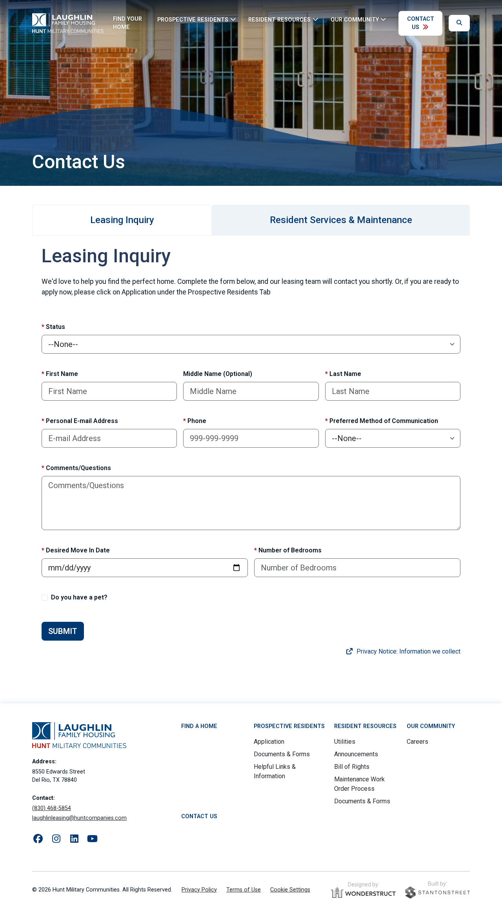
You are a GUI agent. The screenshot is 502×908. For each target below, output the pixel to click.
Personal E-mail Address (80, 421)
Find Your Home (127, 23)
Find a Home (199, 726)
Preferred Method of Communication (381, 421)
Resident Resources (365, 726)
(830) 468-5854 (51, 808)
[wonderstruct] (363, 892)
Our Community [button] (355, 19)
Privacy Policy (199, 889)
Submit (62, 631)
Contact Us (420, 23)
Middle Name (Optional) (217, 374)
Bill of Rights (351, 766)
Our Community (431, 726)
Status (53, 327)
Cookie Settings (290, 889)
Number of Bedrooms (288, 550)
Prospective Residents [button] (192, 19)
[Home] (68, 23)
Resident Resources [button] (279, 19)
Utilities (344, 741)
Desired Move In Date (76, 550)
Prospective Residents (289, 726)
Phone (194, 421)
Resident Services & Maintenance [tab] (341, 219)
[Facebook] (38, 839)
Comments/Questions (76, 468)
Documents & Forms (282, 754)
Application (269, 741)
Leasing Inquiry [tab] (122, 219)
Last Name (343, 374)
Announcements (356, 754)
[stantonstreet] (437, 892)
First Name (60, 374)
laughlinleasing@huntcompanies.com (79, 818)
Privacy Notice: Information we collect (407, 651)
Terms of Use (243, 889)
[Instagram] (56, 839)
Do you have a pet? (79, 597)
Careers (417, 741)
